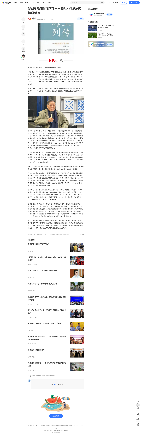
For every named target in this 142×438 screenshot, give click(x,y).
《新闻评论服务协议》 (50, 375)
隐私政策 (48, 426)
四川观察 (30, 304)
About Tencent (36, 426)
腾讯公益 (68, 426)
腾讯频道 (78, 426)
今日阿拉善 (31, 317)
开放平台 (53, 426)
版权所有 (58, 432)
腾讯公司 (54, 432)
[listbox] (56, 305)
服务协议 (43, 426)
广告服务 (58, 426)
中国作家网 (31, 277)
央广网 (29, 343)
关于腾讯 (30, 426)
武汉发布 (30, 370)
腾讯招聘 (63, 426)
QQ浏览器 (73, 426)
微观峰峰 (30, 290)
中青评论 (30, 264)
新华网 (29, 251)
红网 (29, 330)
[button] (109, 14)
